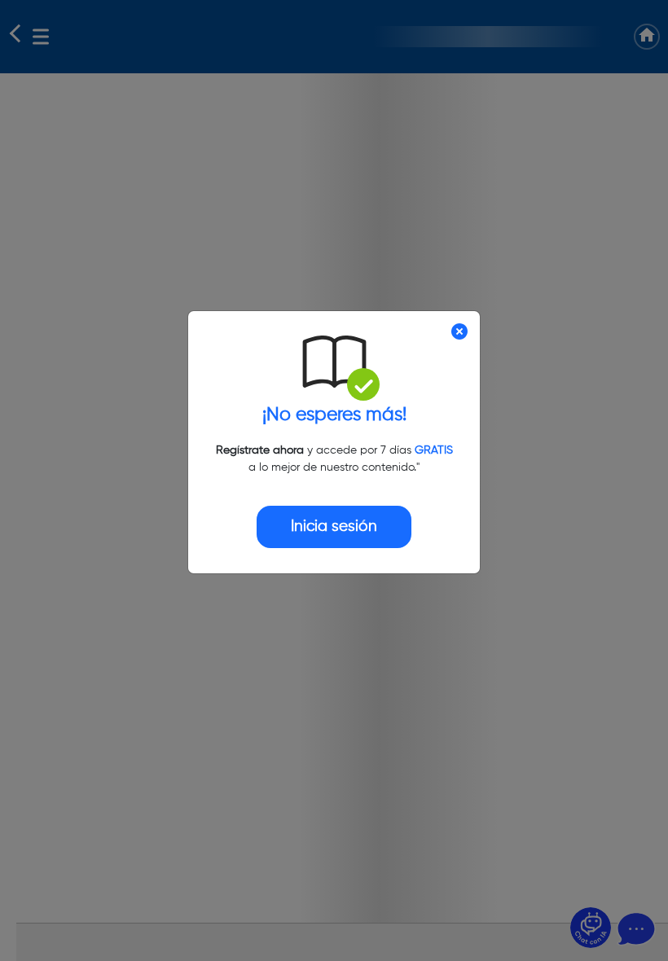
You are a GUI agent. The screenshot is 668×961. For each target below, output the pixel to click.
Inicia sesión (334, 526)
